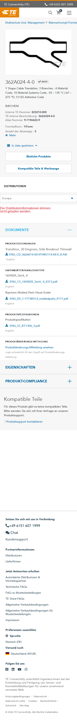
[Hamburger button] (69, 12)
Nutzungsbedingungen (17, 696)
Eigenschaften (20, 367)
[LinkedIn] (13, 669)
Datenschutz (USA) (15, 700)
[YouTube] (19, 669)
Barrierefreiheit (48, 700)
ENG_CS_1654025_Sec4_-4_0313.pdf (33, 281)
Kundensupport (17, 539)
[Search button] (50, 12)
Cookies (32, 700)
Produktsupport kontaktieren (25, 421)
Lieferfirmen (13, 561)
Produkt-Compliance (26, 381)
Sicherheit (10, 705)
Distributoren (14, 555)
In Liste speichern (22, 145)
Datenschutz (40, 696)
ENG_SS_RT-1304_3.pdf (25, 326)
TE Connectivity (9, 12)
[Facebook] (7, 669)
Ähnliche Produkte (38, 156)
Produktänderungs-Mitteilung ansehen (29, 347)
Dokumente (17, 230)
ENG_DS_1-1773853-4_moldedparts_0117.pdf (39, 298)
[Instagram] (26, 669)
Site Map (24, 705)
